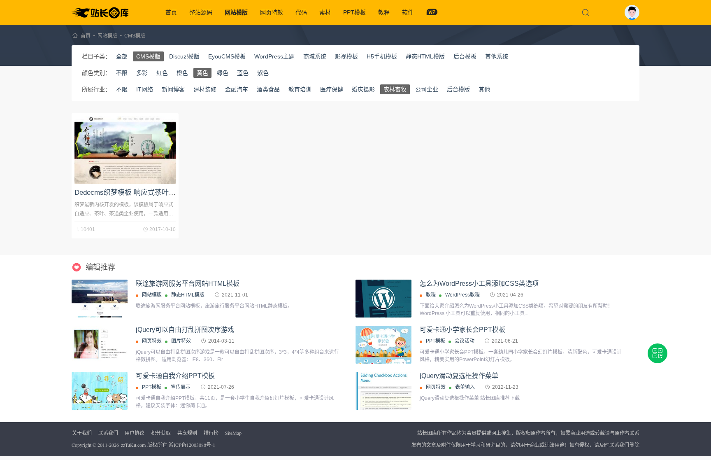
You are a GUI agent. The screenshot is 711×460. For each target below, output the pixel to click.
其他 (484, 89)
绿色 (222, 73)
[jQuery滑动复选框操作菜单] (383, 392)
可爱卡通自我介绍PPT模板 (175, 375)
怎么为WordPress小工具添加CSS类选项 (479, 283)
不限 (122, 73)
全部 (122, 56)
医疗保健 (331, 89)
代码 (301, 12)
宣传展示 (181, 387)
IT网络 (144, 89)
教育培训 (299, 89)
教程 (384, 12)
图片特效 (181, 341)
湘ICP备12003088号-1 (192, 444)
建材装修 (204, 89)
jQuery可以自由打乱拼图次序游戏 (185, 329)
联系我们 (108, 433)
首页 (171, 12)
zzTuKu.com (133, 444)
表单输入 (465, 387)
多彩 (142, 73)
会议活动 (464, 341)
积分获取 (161, 433)
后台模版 (458, 89)
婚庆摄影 (363, 89)
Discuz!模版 (184, 56)
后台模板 (464, 56)
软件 (408, 12)
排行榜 (211, 433)
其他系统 (496, 56)
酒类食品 (268, 89)
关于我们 (82, 433)
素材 (325, 12)
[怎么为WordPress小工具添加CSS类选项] (383, 299)
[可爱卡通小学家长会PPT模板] (383, 357)
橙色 (182, 73)
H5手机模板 (382, 56)
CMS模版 (134, 36)
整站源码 (200, 12)
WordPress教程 (462, 295)
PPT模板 (354, 12)
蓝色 (243, 73)
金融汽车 (236, 89)
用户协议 (134, 433)
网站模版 (236, 12)
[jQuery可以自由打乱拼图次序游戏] (100, 345)
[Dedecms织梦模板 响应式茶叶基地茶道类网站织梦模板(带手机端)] (125, 150)
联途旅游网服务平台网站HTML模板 (187, 283)
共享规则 (187, 433)
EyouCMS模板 (227, 56)
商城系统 (314, 56)
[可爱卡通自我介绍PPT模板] (100, 403)
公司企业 (426, 89)
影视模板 (346, 56)
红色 (162, 73)
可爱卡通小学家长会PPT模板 (462, 329)
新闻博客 (173, 89)
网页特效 (271, 12)
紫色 (263, 73)
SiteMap (233, 433)
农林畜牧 (395, 89)
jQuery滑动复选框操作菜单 (459, 375)
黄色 (202, 73)
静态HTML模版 (425, 56)
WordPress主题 (274, 56)
